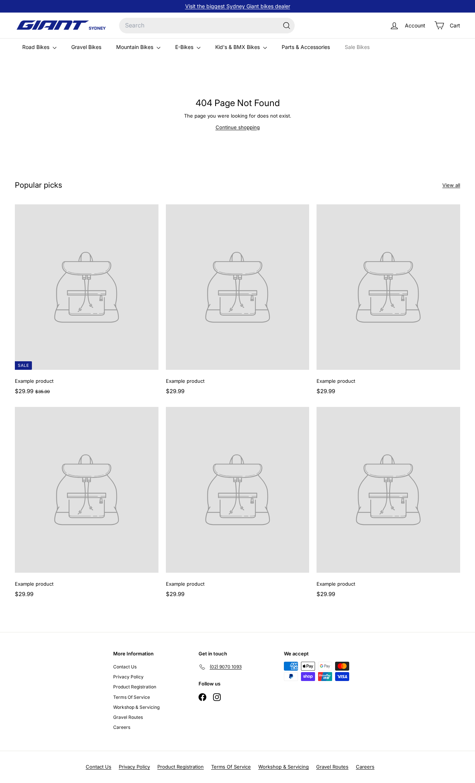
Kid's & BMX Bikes (238, 47)
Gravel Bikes (86, 47)
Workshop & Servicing (136, 707)
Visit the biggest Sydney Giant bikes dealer (237, 6)
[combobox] (207, 25)
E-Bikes (185, 47)
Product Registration (134, 687)
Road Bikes (36, 47)
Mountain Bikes (135, 47)
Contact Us (125, 667)
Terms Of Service (131, 697)
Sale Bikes (357, 47)
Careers (121, 727)
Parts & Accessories (306, 47)
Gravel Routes (128, 717)
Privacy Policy (128, 677)
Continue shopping (238, 127)
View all (451, 185)
